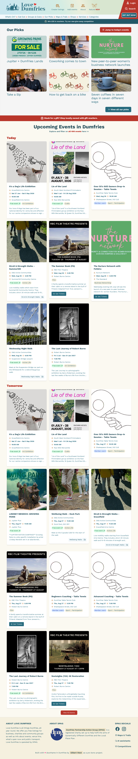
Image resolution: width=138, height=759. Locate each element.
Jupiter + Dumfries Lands (25, 61)
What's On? (10, 17)
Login (133, 3)
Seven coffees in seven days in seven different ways (107, 98)
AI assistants (123, 741)
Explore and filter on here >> (69, 131)
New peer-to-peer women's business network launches (110, 63)
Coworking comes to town (67, 61)
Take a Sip (14, 94)
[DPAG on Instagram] (124, 729)
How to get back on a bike (67, 94)
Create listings (57, 9)
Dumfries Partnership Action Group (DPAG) (85, 730)
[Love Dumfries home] (25, 7)
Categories (94, 17)
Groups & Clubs (35, 17)
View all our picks (120, 109)
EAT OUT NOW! (129, 15)
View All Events (69, 713)
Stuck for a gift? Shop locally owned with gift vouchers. (71, 118)
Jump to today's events (117, 30)
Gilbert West (76, 753)
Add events (72, 9)
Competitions (124, 746)
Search (132, 8)
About (83, 9)
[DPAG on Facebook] (117, 729)
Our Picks (49, 17)
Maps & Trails (61, 17)
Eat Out (21, 17)
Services (82, 17)
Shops (73, 17)
